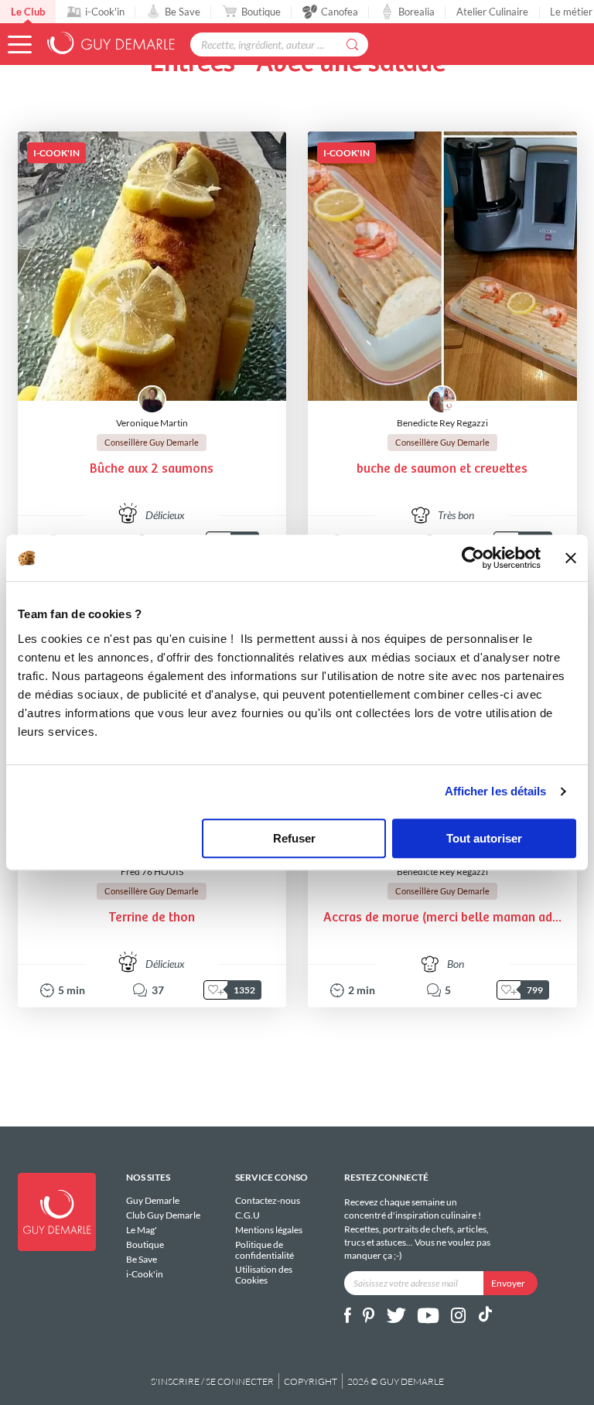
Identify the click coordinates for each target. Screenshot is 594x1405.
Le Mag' (141, 1230)
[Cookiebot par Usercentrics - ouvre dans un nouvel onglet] (473, 557)
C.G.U (247, 1215)
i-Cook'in (105, 11)
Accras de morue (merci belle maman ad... (442, 918)
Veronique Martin (152, 423)
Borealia (416, 11)
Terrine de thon (151, 918)
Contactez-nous (267, 1200)
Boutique (261, 11)
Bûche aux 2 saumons (151, 469)
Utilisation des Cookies (263, 1274)
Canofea (339, 11)
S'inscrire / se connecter (212, 1381)
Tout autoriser (484, 838)
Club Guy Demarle (163, 1215)
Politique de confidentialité (264, 1250)
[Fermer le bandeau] (570, 557)
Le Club (28, 11)
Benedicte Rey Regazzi (442, 423)
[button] (20, 44)
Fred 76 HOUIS (152, 871)
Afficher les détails (496, 791)
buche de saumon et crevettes (442, 469)
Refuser (294, 838)
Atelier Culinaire (492, 11)
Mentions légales (268, 1230)
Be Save (182, 11)
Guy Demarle (152, 1200)
